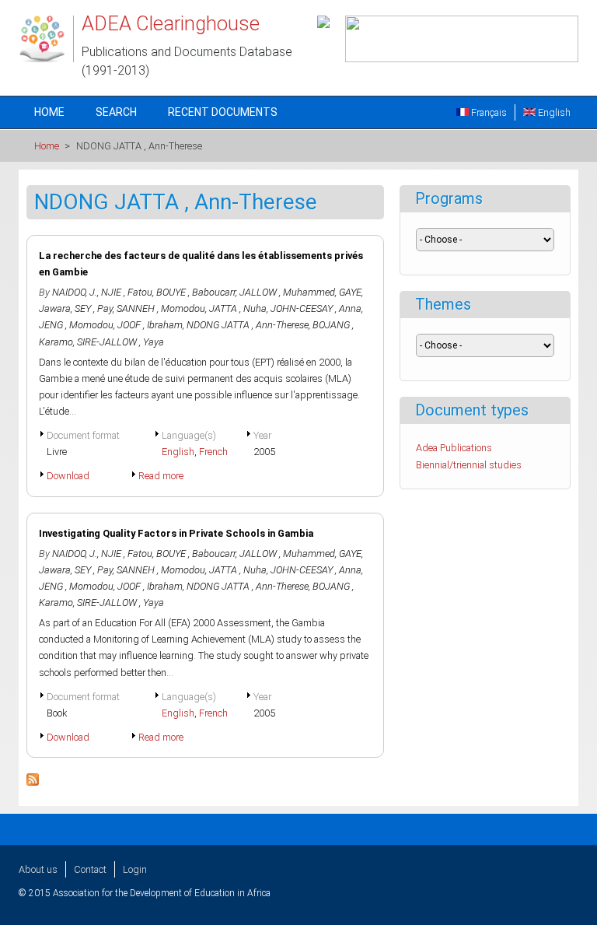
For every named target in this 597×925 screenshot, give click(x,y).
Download (68, 476)
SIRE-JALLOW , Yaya (120, 342)
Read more (160, 476)
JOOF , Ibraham (150, 325)
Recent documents (223, 112)
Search (116, 112)
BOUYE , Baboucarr (196, 292)
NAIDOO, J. (74, 292)
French (213, 451)
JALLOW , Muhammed (287, 292)
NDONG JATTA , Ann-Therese (248, 325)
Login (135, 869)
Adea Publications (454, 448)
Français (488, 112)
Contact (90, 869)
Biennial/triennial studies (469, 465)
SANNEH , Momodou (161, 308)
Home (49, 112)
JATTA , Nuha (238, 308)
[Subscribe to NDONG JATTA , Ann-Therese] (32, 782)
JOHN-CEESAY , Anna (316, 308)
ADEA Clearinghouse (171, 23)
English (553, 112)
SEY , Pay (94, 308)
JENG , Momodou (76, 325)
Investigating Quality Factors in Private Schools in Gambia (176, 533)
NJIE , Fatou (126, 292)
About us (38, 869)
